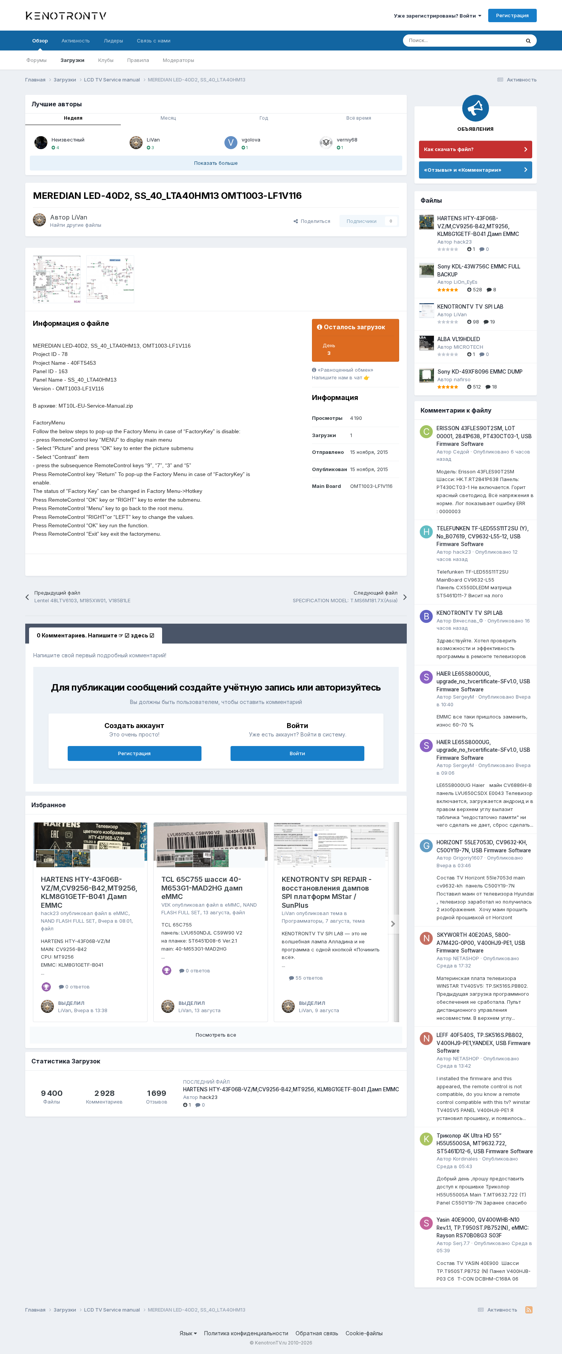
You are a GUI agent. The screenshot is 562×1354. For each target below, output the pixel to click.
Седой (461, 452)
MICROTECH (468, 347)
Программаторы (302, 921)
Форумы (36, 60)
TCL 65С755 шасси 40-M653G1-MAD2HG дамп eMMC (202, 887)
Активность (76, 40)
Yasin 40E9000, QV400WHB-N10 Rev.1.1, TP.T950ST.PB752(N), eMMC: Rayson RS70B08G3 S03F (483, 1228)
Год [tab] (264, 118)
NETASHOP (466, 958)
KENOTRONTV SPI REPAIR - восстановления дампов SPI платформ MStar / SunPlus (327, 892)
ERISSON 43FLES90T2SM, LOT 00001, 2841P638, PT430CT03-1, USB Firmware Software (484, 436)
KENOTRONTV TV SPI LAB (470, 307)
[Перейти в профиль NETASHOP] (426, 938)
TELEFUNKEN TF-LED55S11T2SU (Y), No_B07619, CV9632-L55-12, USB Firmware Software (483, 536)
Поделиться (314, 221)
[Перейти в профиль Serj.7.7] (426, 1223)
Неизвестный (68, 140)
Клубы (106, 60)
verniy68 (347, 140)
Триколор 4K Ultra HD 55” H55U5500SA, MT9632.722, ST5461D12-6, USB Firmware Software (485, 1143)
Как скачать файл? (449, 149)
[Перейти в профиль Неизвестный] (40, 142)
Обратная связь (317, 1333)
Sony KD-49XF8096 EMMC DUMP (480, 372)
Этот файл (497, 40)
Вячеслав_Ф (468, 621)
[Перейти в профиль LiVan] (136, 142)
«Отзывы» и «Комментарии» (463, 170)
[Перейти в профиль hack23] (426, 531)
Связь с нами (154, 40)
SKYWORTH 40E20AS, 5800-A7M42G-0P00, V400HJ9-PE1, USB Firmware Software (481, 943)
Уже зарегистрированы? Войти (436, 16)
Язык (187, 1333)
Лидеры (113, 40)
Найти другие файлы (75, 225)
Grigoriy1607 (468, 858)
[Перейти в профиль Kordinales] (426, 1139)
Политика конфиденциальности (246, 1333)
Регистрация (512, 15)
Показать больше (216, 163)
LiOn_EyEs (466, 282)
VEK (166, 905)
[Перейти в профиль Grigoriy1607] (426, 845)
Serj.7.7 (461, 1243)
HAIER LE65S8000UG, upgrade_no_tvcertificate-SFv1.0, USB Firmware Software (483, 681)
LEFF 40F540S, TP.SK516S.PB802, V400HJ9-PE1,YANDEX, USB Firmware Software (484, 1043)
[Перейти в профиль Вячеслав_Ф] (426, 616)
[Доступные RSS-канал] (529, 1310)
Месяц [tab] (168, 118)
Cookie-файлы (364, 1333)
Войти (297, 753)
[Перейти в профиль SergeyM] (426, 677)
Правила (138, 60)
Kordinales (465, 1159)
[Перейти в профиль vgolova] (230, 142)
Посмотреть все (216, 1035)
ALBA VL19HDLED (458, 339)
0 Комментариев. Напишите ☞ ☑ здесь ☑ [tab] (95, 635)
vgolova (251, 140)
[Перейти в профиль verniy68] (326, 142)
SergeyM (463, 697)
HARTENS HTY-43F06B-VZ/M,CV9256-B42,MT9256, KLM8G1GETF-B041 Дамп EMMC (89, 892)
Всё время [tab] (358, 118)
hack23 (50, 913)
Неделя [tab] (73, 118)
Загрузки (72, 60)
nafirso (462, 379)
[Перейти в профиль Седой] (426, 431)
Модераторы (178, 60)
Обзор (40, 40)
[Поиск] (528, 40)
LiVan (153, 140)
